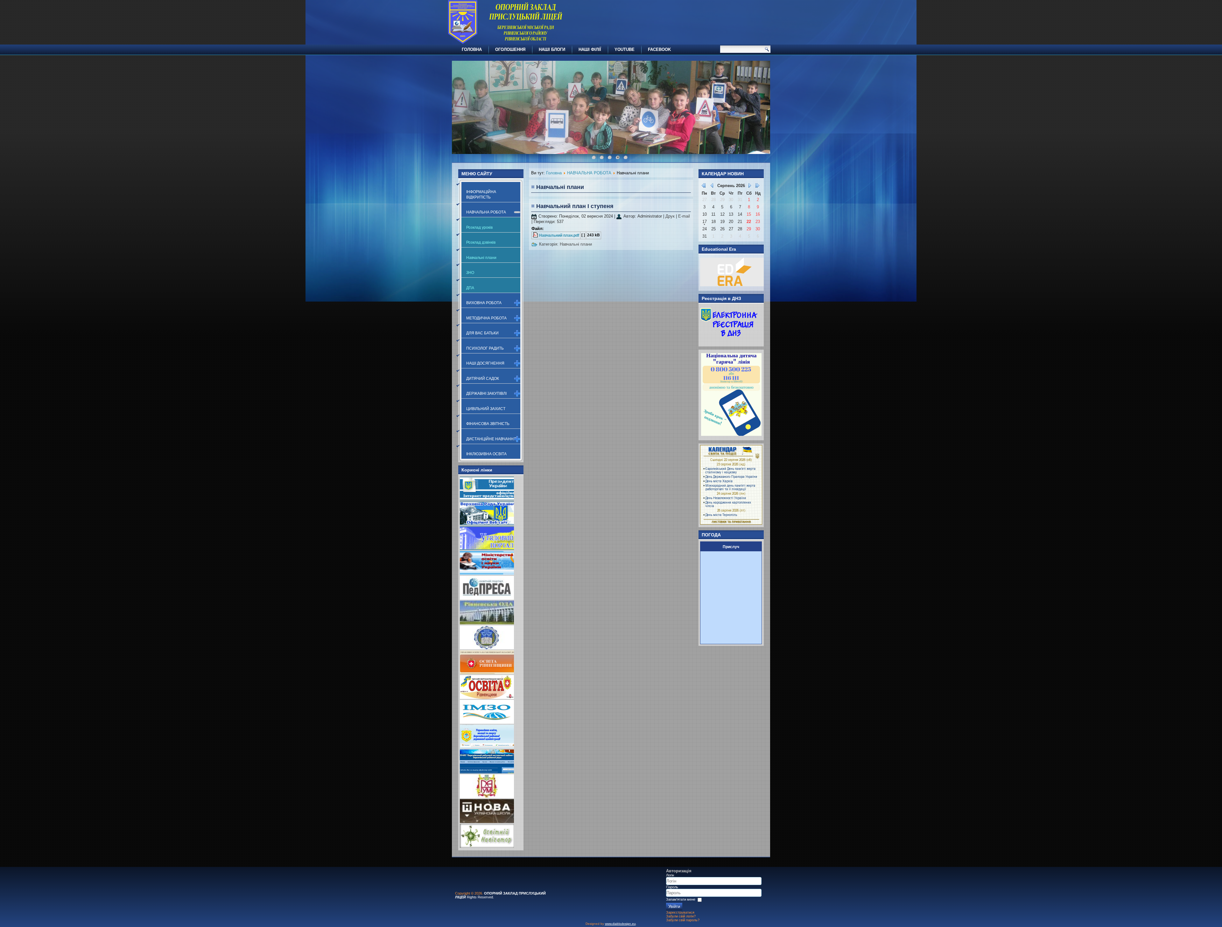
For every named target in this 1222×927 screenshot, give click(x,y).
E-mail (684, 216)
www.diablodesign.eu (620, 923)
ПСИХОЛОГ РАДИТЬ (485, 348)
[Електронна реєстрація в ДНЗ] (729, 340)
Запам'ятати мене (680, 900)
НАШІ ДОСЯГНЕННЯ (485, 363)
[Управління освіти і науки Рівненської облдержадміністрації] (487, 672)
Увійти (674, 906)
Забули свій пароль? (682, 920)
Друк (670, 216)
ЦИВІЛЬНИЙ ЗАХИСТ (485, 409)
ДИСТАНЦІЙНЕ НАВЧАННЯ (491, 439)
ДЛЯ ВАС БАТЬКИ (482, 333)
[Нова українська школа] (487, 821)
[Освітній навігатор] (487, 846)
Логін (670, 875)
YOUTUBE (625, 49)
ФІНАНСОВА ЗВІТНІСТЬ (487, 424)
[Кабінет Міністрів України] (487, 548)
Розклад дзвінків (480, 242)
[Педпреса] (487, 598)
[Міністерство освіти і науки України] (487, 573)
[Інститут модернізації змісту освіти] (487, 722)
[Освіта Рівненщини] (487, 697)
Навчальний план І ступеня (575, 206)
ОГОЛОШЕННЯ (510, 49)
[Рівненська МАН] (487, 796)
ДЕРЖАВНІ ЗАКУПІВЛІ (486, 393)
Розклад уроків (479, 227)
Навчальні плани (481, 257)
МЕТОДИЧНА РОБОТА (486, 318)
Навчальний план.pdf (559, 235)
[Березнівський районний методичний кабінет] (487, 772)
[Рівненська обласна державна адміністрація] (487, 623)
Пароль (672, 887)
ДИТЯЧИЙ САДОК (482, 378)
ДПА (470, 288)
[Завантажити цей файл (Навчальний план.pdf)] (536, 235)
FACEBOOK (659, 49)
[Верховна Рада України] (487, 523)
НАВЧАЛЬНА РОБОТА (486, 212)
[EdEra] (732, 284)
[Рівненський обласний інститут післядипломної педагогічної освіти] (487, 647)
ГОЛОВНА (472, 49)
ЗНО (470, 272)
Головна (554, 173)
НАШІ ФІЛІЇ (590, 49)
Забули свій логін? (681, 916)
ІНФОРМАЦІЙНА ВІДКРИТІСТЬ (481, 194)
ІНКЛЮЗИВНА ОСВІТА (486, 454)
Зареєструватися (680, 912)
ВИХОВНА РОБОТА (484, 303)
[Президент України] (487, 499)
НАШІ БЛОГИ (552, 49)
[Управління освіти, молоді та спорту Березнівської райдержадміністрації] (487, 747)
